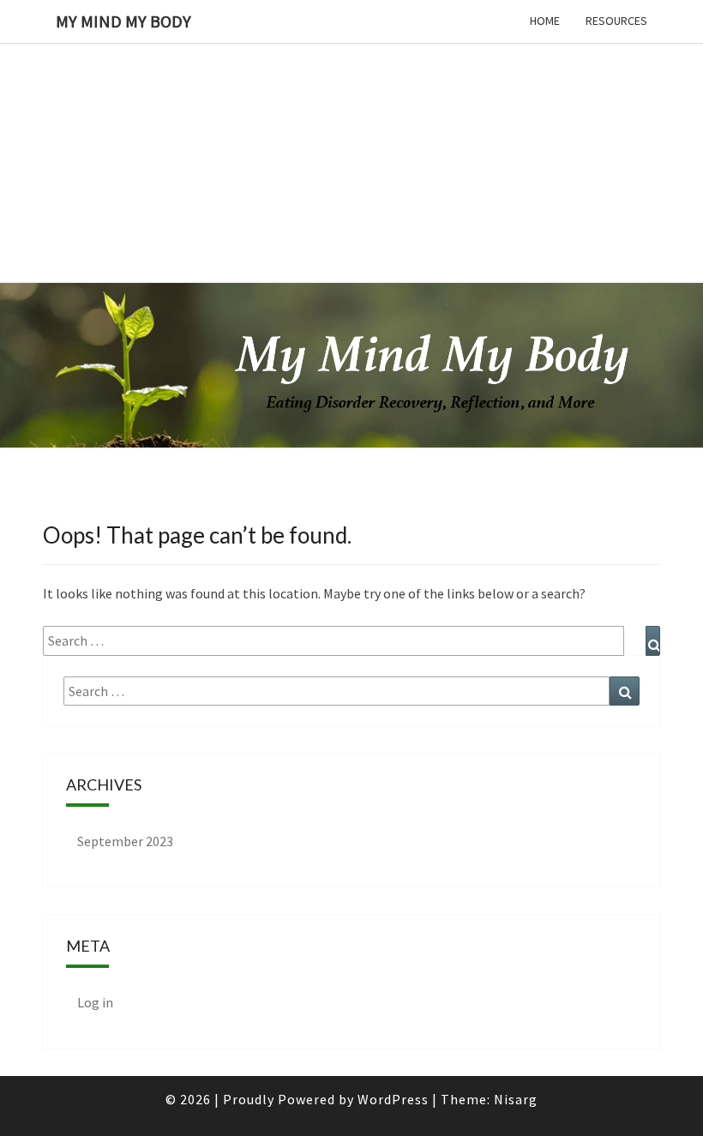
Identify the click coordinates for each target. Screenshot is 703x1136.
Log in (95, 1002)
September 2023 (125, 841)
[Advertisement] (351, 120)
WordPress (393, 1099)
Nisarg (516, 1099)
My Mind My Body (123, 21)
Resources (616, 20)
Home (545, 20)
